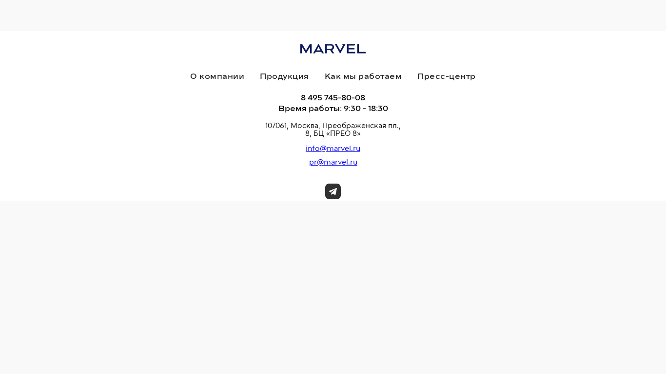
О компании (217, 76)
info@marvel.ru (333, 148)
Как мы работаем (363, 76)
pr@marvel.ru (333, 162)
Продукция (284, 76)
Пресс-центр (446, 76)
